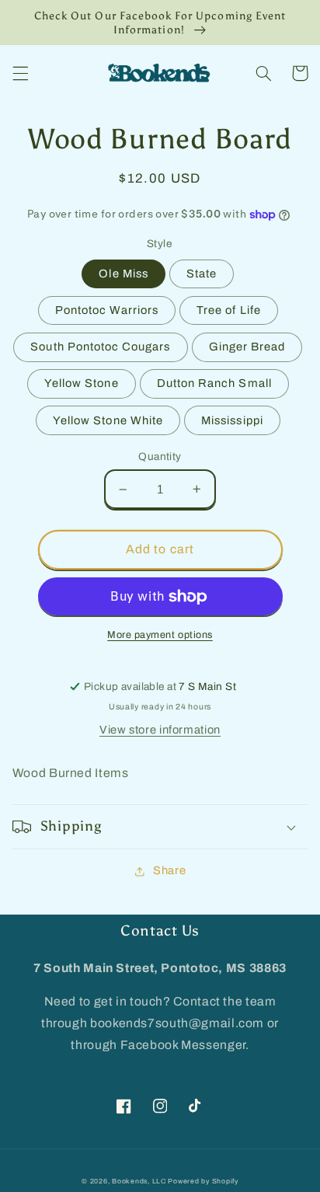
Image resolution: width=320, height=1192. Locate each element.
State (201, 273)
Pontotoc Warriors (106, 310)
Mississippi (232, 420)
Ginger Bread (247, 346)
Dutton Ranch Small (214, 383)
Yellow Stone (81, 383)
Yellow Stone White (108, 420)
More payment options (160, 634)
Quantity (159, 456)
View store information (160, 729)
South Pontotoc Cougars (100, 346)
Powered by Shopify (203, 1181)
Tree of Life (229, 310)
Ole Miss (123, 273)
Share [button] (169, 870)
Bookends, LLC (139, 1181)
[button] (20, 73)
